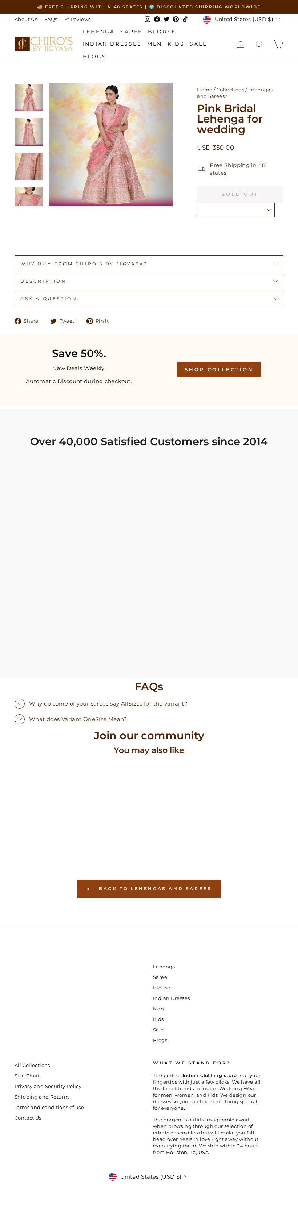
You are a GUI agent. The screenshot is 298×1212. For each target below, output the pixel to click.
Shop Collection (219, 369)
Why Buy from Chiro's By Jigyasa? (84, 263)
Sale (198, 44)
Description (43, 281)
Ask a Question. (50, 298)
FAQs (50, 19)
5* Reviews (78, 19)
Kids (176, 44)
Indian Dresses (112, 44)
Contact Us (28, 1118)
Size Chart (27, 1076)
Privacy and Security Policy (48, 1086)
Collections (230, 89)
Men (154, 44)
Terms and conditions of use (49, 1107)
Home (205, 89)
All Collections (32, 1065)
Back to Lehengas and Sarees (154, 888)
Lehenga (99, 31)
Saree (131, 31)
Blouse (162, 31)
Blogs (94, 56)
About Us (26, 19)
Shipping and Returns (42, 1097)
